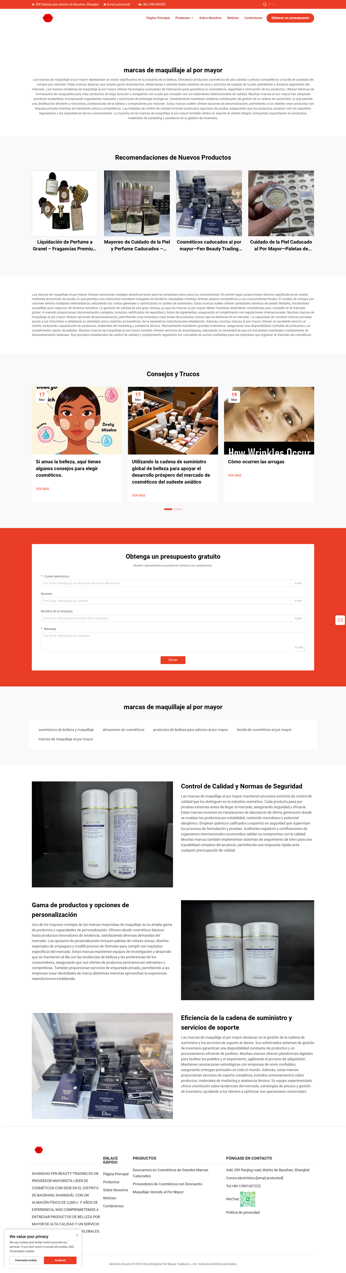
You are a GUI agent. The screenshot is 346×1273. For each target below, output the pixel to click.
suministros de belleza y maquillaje (66, 730)
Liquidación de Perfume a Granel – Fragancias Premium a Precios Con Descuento (65, 245)
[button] (168, 509)
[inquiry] (340, 620)
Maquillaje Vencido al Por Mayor (158, 1192)
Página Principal (158, 18)
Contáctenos (253, 18)
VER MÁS (42, 489)
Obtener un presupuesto (290, 18)
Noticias (233, 18)
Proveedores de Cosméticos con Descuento (167, 1184)
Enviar (173, 660)
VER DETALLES (65, 203)
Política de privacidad (243, 1212)
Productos (182, 18)
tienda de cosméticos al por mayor (264, 730)
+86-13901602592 (153, 4)
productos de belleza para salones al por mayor (190, 730)
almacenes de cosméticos (123, 730)
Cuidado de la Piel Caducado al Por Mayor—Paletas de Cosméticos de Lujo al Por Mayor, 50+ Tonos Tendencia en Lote (281, 245)
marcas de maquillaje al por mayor (65, 739)
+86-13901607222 (246, 1186)
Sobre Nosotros (210, 18)
